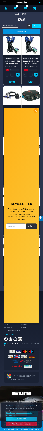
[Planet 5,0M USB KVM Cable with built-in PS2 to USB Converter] (36, 75)
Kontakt (24, 327)
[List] (34, 26)
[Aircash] (17, 366)
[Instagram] (11, 339)
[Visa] (18, 351)
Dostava (24, 324)
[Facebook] (6, 339)
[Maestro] (31, 351)
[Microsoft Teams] (20, 339)
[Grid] (29, 26)
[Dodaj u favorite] (7, 75)
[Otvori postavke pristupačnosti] (40, 218)
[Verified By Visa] (15, 361)
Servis (6, 324)
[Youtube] (15, 339)
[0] (25, 8)
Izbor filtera (21, 31)
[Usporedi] (12, 75)
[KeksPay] (28, 366)
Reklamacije (8, 327)
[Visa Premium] (12, 351)
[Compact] (39, 26)
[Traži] (40, 2)
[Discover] (10, 356)
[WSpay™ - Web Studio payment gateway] (24, 356)
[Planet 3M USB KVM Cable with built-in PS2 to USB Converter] (18, 75)
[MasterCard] (24, 351)
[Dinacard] (17, 356)
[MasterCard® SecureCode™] (31, 356)
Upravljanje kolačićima (12, 330)
